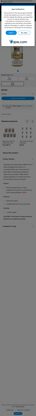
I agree (10, 33)
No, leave (24, 33)
